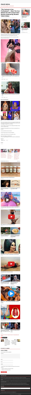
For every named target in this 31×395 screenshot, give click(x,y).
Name (2, 359)
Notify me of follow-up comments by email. (7, 368)
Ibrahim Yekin (5, 337)
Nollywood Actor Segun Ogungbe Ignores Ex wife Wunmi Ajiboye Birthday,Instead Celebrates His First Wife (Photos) (15, 384)
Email (1, 361)
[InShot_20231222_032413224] (10, 119)
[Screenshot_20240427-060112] (10, 61)
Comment (2, 353)
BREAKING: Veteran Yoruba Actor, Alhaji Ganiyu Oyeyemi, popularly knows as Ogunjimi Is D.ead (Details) (13, 377)
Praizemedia (19, 394)
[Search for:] (15, 388)
